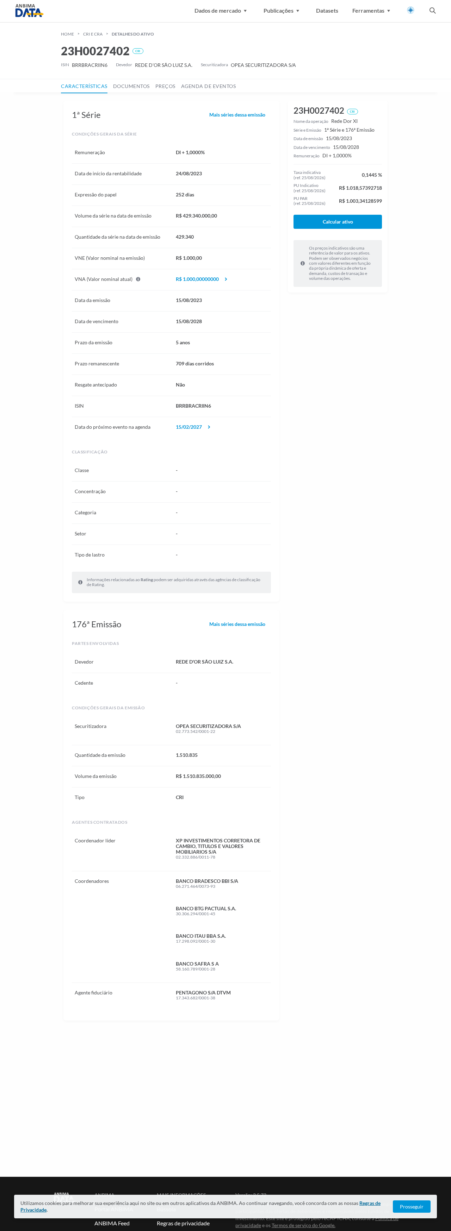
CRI (137, 51)
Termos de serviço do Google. (303, 1225)
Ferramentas (368, 10)
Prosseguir (412, 1207)
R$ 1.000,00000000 (197, 279)
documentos (131, 86)
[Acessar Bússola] (410, 10)
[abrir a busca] (432, 11)
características (84, 86)
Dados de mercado (217, 10)
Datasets (327, 10)
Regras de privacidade (183, 1223)
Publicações (279, 10)
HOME (67, 34)
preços (165, 86)
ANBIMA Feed (112, 1223)
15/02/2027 (189, 427)
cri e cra (93, 34)
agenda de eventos (208, 86)
